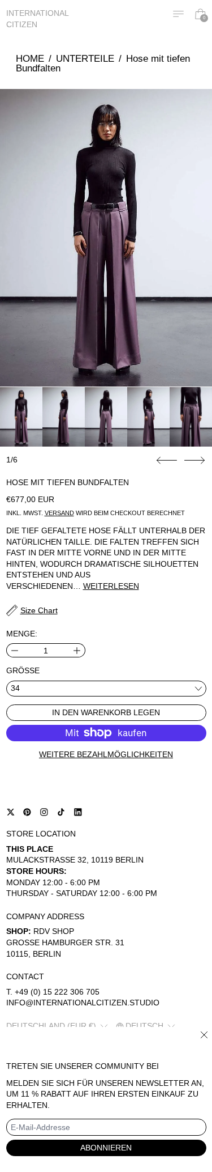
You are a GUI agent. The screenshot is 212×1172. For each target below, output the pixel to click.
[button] (106, 238)
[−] (14, 650)
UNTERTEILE (85, 58)
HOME (30, 58)
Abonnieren (106, 1147)
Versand (59, 512)
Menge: (21, 633)
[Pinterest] (27, 812)
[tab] (21, 417)
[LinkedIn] (78, 812)
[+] (77, 650)
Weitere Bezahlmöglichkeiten (106, 754)
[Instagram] (44, 812)
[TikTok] (61, 812)
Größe (23, 670)
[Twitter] (10, 812)
